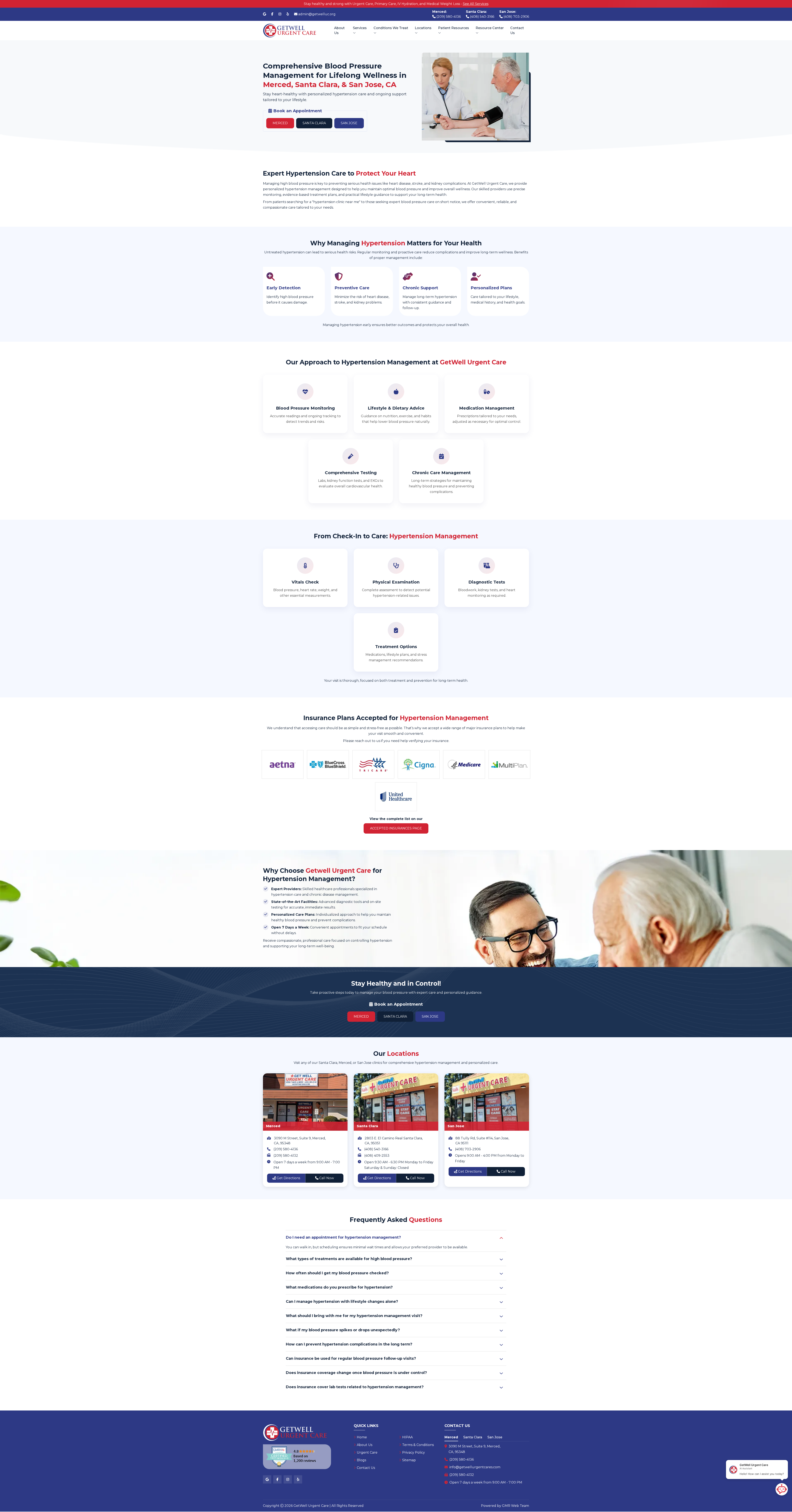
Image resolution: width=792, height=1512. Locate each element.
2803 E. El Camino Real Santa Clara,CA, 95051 (394, 1140)
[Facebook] (272, 14)
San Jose (349, 123)
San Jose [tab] (494, 1437)
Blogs (361, 1460)
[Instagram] (279, 14)
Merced (280, 123)
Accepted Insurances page (396, 828)
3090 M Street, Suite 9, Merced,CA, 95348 (300, 1140)
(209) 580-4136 (285, 1149)
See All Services (475, 4)
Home (362, 1437)
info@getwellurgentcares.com (474, 1467)
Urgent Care (367, 1452)
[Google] (264, 14)
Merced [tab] (451, 1437)
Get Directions (288, 1178)
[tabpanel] (486, 1464)
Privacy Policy (413, 1452)
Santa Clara (314, 123)
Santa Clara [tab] (472, 1437)
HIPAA (407, 1437)
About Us (339, 30)
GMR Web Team (515, 1506)
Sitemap (409, 1460)
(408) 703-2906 (468, 1149)
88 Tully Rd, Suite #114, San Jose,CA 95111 (482, 1140)
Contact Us (517, 30)
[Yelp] (287, 14)
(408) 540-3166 (376, 1149)
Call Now (326, 1178)
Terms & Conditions (418, 1445)
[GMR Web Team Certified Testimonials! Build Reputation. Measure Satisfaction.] (297, 1456)
